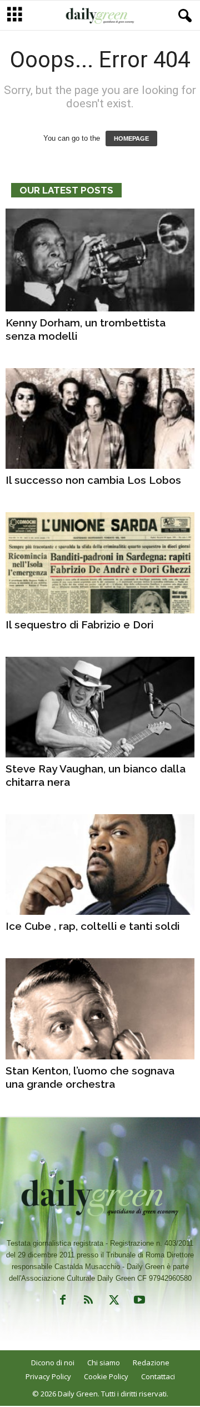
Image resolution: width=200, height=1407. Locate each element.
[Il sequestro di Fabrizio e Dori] (100, 562)
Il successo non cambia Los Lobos (93, 480)
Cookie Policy (106, 1376)
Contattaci (158, 1376)
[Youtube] (138, 1302)
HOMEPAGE (131, 138)
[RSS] (88, 1302)
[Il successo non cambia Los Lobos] (100, 418)
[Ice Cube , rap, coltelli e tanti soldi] (100, 864)
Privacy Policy (48, 1376)
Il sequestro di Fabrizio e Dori (79, 624)
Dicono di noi (52, 1363)
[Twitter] (114, 1302)
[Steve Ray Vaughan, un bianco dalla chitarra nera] (100, 707)
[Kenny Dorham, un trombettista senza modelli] (100, 260)
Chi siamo (103, 1363)
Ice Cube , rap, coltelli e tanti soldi (92, 926)
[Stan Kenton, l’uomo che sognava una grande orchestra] (100, 1008)
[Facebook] (63, 1302)
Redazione (151, 1363)
